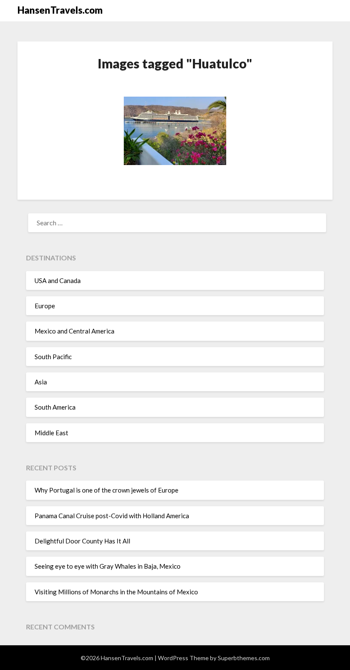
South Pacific (53, 356)
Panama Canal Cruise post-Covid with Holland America (112, 515)
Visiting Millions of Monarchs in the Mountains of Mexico (116, 592)
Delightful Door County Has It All (82, 541)
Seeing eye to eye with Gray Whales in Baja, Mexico (108, 566)
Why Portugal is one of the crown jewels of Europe (106, 490)
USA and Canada (58, 280)
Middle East (51, 433)
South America (55, 407)
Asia (41, 382)
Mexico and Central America (74, 331)
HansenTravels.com (60, 10)
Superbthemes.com (244, 657)
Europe (45, 306)
